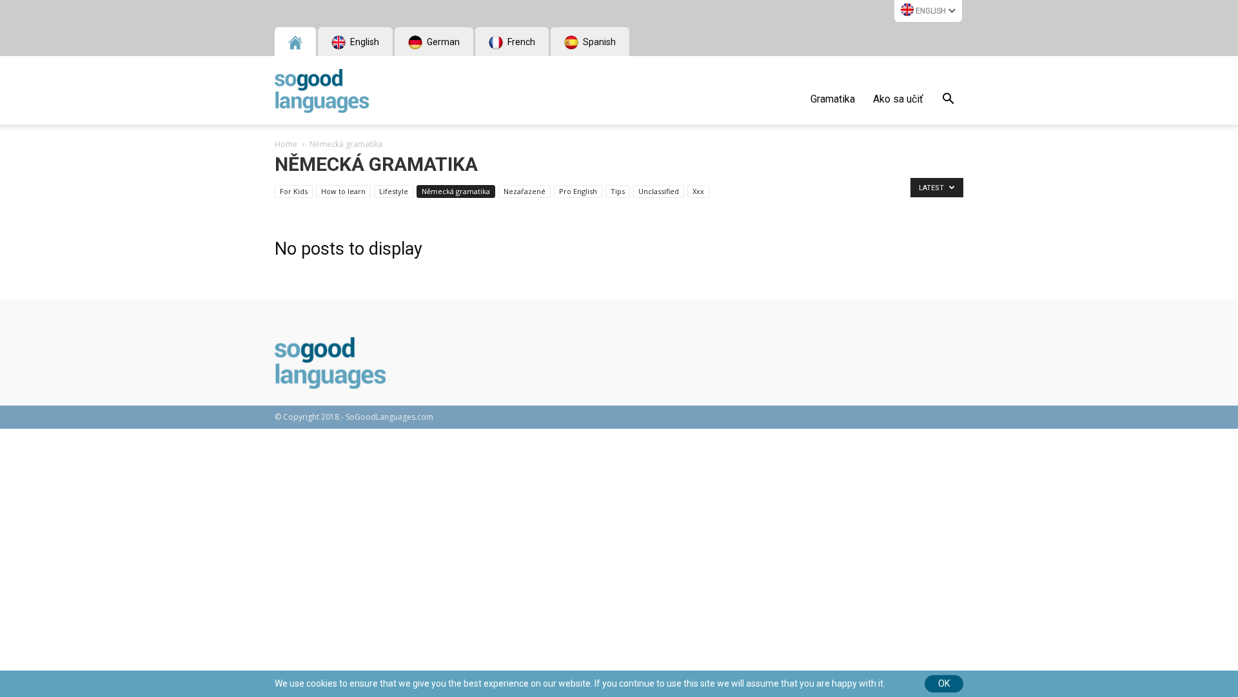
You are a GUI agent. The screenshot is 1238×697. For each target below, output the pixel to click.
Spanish (598, 42)
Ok (944, 683)
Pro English (578, 191)
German (442, 42)
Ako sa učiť (898, 99)
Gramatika (833, 99)
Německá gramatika (456, 191)
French (520, 42)
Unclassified (658, 191)
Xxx (698, 191)
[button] (947, 100)
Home (286, 144)
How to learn (343, 191)
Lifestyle (393, 191)
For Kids (294, 191)
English (931, 10)
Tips (618, 191)
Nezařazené (524, 191)
